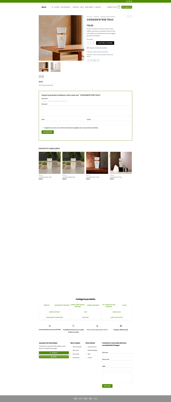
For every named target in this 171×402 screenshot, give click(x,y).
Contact (98, 7)
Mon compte (89, 7)
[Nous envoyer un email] (131, 1)
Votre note (45, 98)
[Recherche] (52, 7)
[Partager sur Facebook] (88, 60)
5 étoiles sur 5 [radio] (63, 101)
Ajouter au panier (105, 43)
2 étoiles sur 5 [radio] (45, 101)
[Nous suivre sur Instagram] (128, 1)
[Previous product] (131, 16)
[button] (113, 7)
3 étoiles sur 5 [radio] (49, 101)
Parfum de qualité (101, 54)
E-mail (89, 119)
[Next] (81, 37)
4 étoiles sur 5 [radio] (56, 101)
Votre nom (105, 352)
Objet (103, 366)
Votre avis (45, 104)
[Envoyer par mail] (91, 60)
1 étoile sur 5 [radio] (42, 101)
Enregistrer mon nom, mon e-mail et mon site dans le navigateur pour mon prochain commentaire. (71, 127)
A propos (76, 7)
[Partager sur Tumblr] (98, 60)
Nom (43, 119)
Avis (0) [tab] (41, 77)
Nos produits (65, 7)
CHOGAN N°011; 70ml (92, 177)
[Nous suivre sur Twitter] (129, 1)
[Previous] (41, 37)
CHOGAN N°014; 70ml (45, 177)
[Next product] (128, 16)
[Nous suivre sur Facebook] (126, 1)
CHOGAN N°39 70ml (116, 177)
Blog (82, 7)
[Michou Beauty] (44, 7)
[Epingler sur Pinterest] (94, 60)
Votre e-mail (105, 359)
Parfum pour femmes (108, 16)
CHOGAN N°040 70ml (68, 177)
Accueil (56, 7)
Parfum (96, 16)
